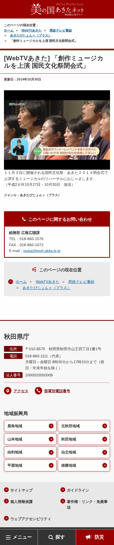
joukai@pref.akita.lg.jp (41, 251)
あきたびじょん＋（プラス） (30, 35)
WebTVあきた (31, 30)
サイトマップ (21, 490)
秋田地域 (68, 439)
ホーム (9, 30)
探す (60, 537)
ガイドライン (78, 490)
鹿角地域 (14, 426)
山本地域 (14, 439)
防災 (99, 537)
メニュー (22, 537)
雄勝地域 (68, 465)
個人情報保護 (21, 501)
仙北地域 (68, 452)
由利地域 (14, 452)
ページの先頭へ (104, 521)
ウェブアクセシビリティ (30, 519)
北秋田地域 (70, 426)
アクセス (21, 391)
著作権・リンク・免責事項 (87, 504)
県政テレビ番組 (61, 30)
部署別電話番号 (57, 391)
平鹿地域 (14, 465)
